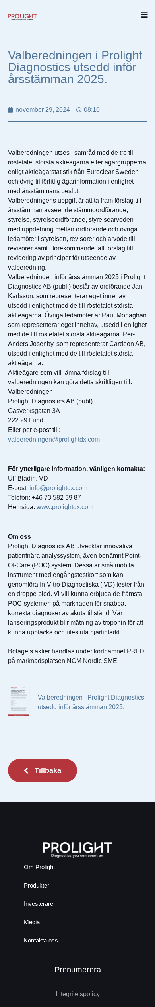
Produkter (36, 885)
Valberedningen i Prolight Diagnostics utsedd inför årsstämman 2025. (91, 702)
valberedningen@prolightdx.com (54, 439)
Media (32, 922)
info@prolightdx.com (58, 488)
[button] (144, 15)
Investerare (38, 903)
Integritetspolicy (78, 994)
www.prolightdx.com (65, 507)
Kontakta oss (41, 940)
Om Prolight (39, 867)
